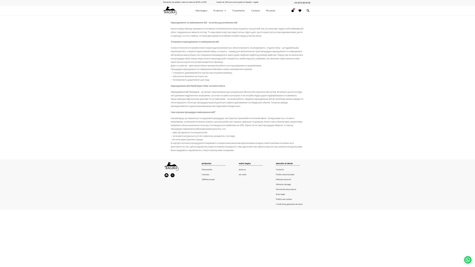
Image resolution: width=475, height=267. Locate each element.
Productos (218, 10)
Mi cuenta (270, 10)
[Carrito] (292, 10)
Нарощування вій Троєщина (185, 91)
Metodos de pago (283, 184)
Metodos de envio (283, 179)
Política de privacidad (285, 174)
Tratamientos (238, 10)
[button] (308, 11)
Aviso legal (280, 194)
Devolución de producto (286, 189)
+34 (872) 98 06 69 (302, 3)
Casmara (205, 174)
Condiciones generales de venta (289, 204)
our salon (242, 174)
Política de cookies (284, 199)
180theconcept (208, 179)
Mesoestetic (207, 169)
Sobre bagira (201, 10)
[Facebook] (166, 175)
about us (242, 169)
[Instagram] (173, 175)
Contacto (255, 10)
